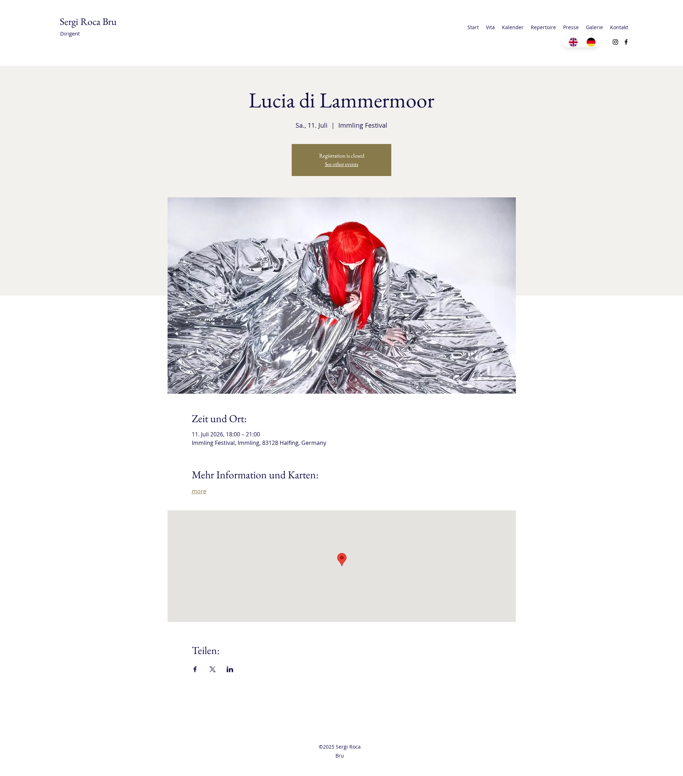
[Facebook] (626, 42)
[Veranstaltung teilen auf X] (212, 669)
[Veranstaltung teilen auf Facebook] (195, 669)
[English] (572, 42)
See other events (341, 164)
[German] (590, 42)
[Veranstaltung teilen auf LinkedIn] (230, 669)
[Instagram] (615, 42)
